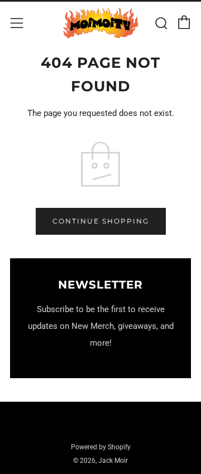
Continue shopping (100, 221)
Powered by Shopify (101, 447)
